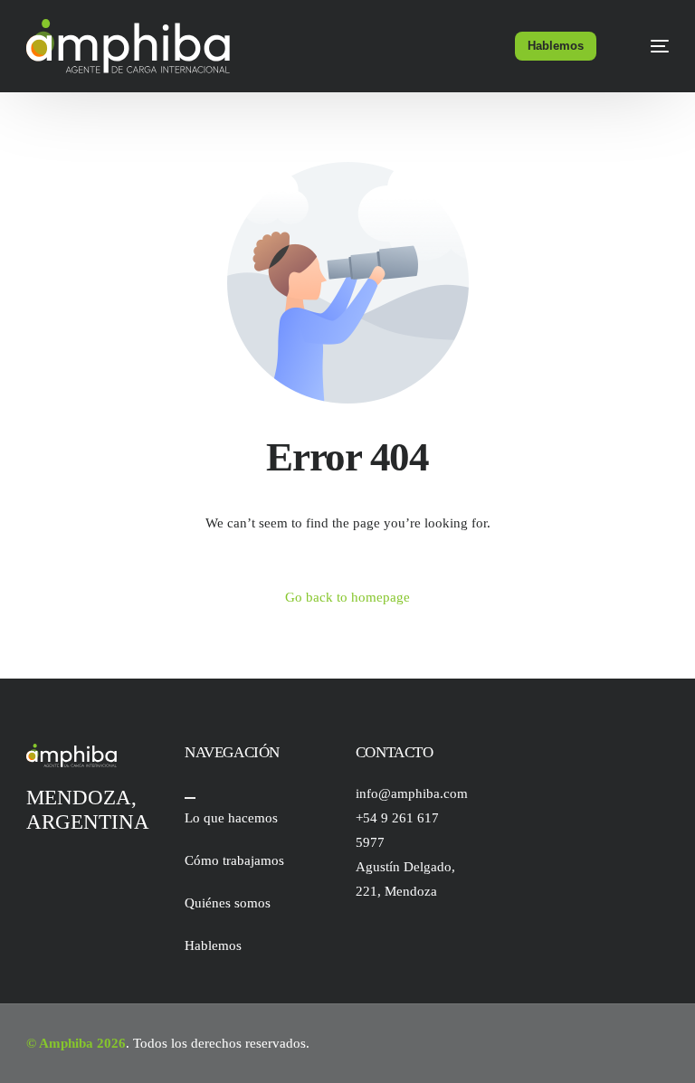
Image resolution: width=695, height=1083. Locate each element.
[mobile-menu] (648, 46)
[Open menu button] (190, 798)
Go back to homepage (347, 597)
